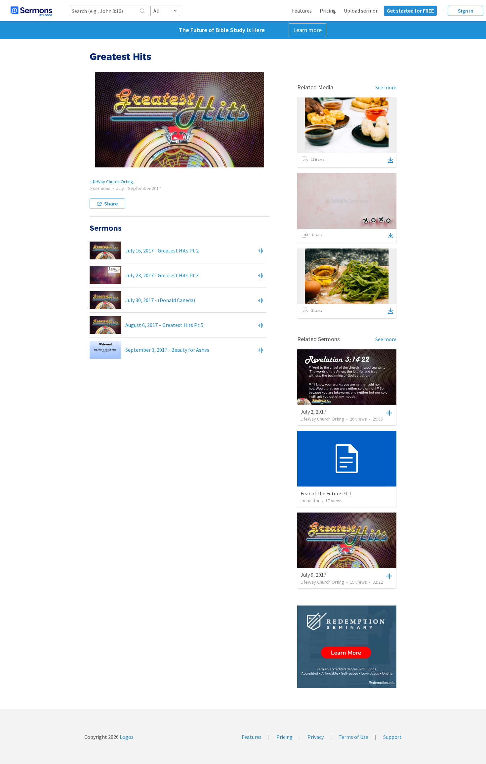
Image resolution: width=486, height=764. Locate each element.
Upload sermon (361, 10)
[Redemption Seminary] (346, 647)
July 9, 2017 (313, 574)
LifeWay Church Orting (111, 182)
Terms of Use (353, 737)
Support (392, 737)
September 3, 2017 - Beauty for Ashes (167, 349)
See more (385, 87)
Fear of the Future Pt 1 (326, 493)
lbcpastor (310, 501)
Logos (126, 737)
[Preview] (260, 250)
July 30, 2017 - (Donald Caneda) (160, 300)
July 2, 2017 (313, 411)
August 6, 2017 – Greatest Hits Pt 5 (164, 325)
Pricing (328, 10)
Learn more (307, 30)
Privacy (315, 737)
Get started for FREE (410, 10)
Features (302, 10)
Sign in (465, 10)
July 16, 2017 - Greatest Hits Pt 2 (162, 250)
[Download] (390, 160)
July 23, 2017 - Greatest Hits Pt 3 (162, 275)
